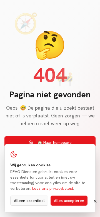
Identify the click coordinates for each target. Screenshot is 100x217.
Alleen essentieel (29, 200)
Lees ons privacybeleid (52, 188)
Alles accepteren (69, 200)
